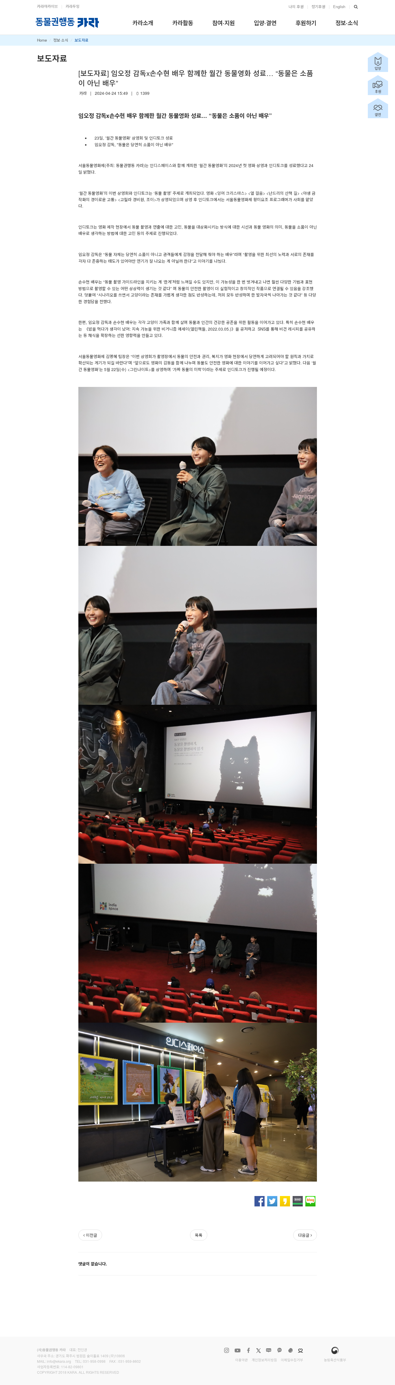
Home (42, 40)
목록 (198, 1235)
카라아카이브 (47, 6)
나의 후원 (296, 6)
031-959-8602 (129, 1361)
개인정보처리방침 (264, 1359)
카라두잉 (73, 6)
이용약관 (241, 1359)
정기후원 (318, 6)
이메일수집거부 (292, 1359)
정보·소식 (60, 40)
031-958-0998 (94, 1361)
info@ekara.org (59, 1361)
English (339, 6)
